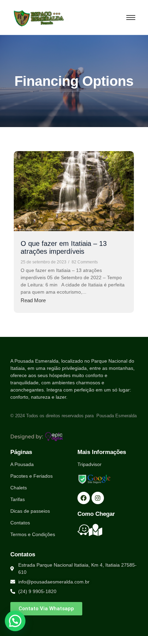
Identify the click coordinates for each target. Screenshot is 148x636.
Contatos (20, 522)
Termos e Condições (32, 534)
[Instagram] (98, 498)
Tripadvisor (89, 464)
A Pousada (22, 464)
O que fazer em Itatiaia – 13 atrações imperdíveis (64, 247)
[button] (15, 621)
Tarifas (17, 499)
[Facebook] (83, 498)
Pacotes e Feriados (31, 476)
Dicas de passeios (30, 511)
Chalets (18, 487)
